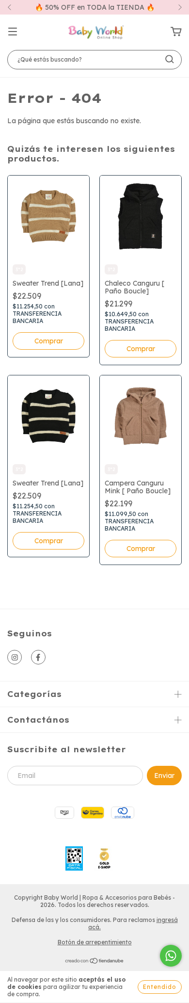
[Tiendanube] (94, 962)
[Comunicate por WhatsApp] (171, 956)
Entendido (159, 986)
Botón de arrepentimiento (95, 942)
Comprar (48, 341)
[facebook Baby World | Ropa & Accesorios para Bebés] (38, 657)
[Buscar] (169, 59)
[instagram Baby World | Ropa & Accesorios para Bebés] (14, 657)
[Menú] (12, 32)
